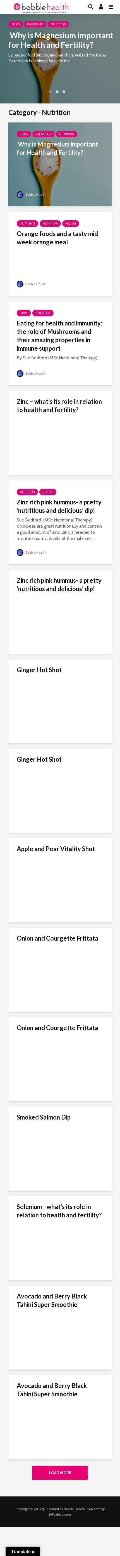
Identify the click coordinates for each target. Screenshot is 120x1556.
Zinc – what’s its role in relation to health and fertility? (59, 406)
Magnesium (35, 24)
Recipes (70, 223)
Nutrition (58, 24)
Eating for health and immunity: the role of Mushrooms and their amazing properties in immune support (59, 335)
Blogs (15, 24)
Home (24, 313)
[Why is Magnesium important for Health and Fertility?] (60, 58)
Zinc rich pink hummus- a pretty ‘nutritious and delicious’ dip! (59, 506)
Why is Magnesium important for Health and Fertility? (60, 39)
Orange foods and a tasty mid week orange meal (57, 238)
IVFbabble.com (60, 1514)
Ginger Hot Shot (39, 670)
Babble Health (35, 194)
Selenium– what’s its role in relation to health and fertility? (59, 1211)
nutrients (27, 223)
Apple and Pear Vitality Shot (56, 849)
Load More (60, 1472)
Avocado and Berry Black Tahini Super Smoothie (52, 1300)
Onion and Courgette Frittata (57, 938)
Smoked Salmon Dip (44, 1117)
